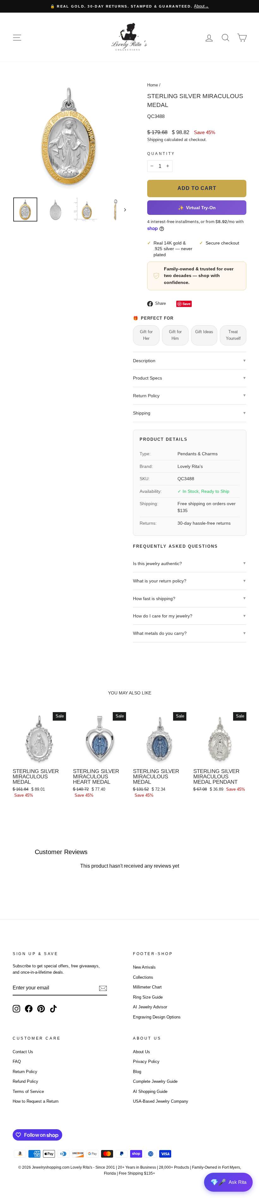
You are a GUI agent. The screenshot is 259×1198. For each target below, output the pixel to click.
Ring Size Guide (148, 997)
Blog (137, 1071)
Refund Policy (25, 1081)
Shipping (155, 139)
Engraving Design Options (157, 1017)
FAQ (17, 1061)
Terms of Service (28, 1091)
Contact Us (23, 1051)
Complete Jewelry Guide (155, 1081)
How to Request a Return (35, 1101)
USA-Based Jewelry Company (160, 1101)
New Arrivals (144, 967)
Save (186, 303)
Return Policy (25, 1071)
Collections (143, 977)
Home (152, 85)
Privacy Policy (146, 1061)
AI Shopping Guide (150, 1091)
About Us (141, 1051)
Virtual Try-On (196, 207)
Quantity (161, 153)
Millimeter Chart (147, 987)
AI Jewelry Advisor (150, 1007)
